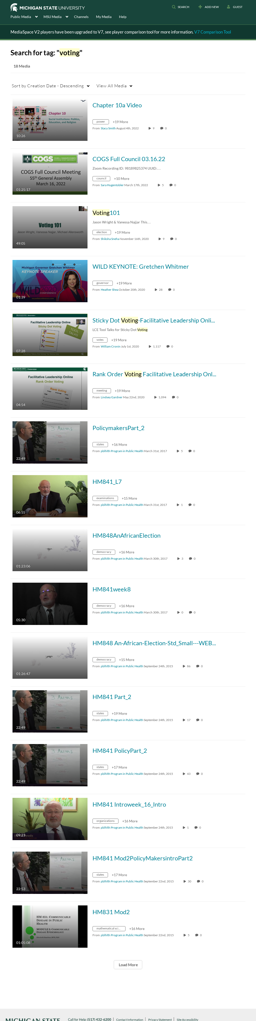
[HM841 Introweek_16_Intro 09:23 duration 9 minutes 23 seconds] (50, 818)
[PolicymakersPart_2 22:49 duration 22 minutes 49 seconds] (50, 442)
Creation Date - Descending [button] (48, 85)
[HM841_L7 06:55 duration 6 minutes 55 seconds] (50, 496)
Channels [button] (81, 17)
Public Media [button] (20, 17)
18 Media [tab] (22, 66)
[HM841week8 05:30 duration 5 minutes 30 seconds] (50, 603)
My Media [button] (104, 17)
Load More (128, 964)
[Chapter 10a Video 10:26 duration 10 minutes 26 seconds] (50, 119)
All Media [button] (111, 85)
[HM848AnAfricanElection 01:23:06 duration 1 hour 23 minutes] (50, 549)
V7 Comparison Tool (212, 32)
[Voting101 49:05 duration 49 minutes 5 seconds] (50, 227)
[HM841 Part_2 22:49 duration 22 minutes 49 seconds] (50, 711)
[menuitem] (27, 16)
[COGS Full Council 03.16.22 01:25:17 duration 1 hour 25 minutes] (50, 173)
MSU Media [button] (53, 17)
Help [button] (122, 17)
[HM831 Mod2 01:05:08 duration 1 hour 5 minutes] (50, 926)
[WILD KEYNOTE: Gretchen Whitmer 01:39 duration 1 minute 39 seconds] (50, 280)
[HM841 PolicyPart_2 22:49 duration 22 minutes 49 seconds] (50, 765)
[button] (180, 7)
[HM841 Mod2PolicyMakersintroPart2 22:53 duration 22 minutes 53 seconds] (50, 872)
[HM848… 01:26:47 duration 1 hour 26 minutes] (50, 657)
